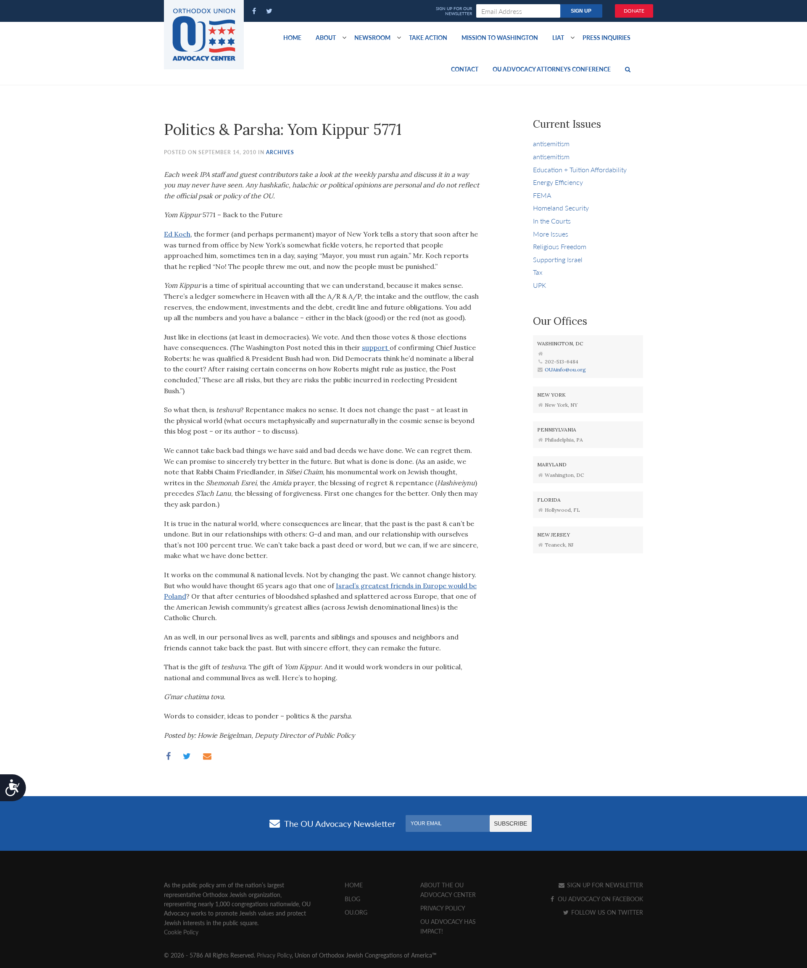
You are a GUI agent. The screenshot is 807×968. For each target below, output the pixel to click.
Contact (464, 69)
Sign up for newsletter (604, 885)
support (376, 347)
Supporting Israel (558, 259)
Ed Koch (177, 234)
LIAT (558, 37)
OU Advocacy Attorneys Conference (552, 69)
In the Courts (552, 221)
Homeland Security (561, 208)
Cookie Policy (181, 932)
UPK (539, 285)
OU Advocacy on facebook (599, 898)
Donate (634, 10)
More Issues (550, 234)
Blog (352, 898)
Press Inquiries (606, 37)
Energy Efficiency (558, 182)
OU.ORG (356, 912)
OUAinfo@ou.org (565, 369)
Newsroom (372, 37)
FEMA (542, 195)
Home (292, 37)
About (326, 37)
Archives (280, 152)
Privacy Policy (442, 908)
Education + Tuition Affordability (580, 169)
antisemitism (551, 143)
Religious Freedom (559, 246)
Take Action (428, 37)
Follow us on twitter (606, 912)
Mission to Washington (500, 37)
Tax (538, 272)
